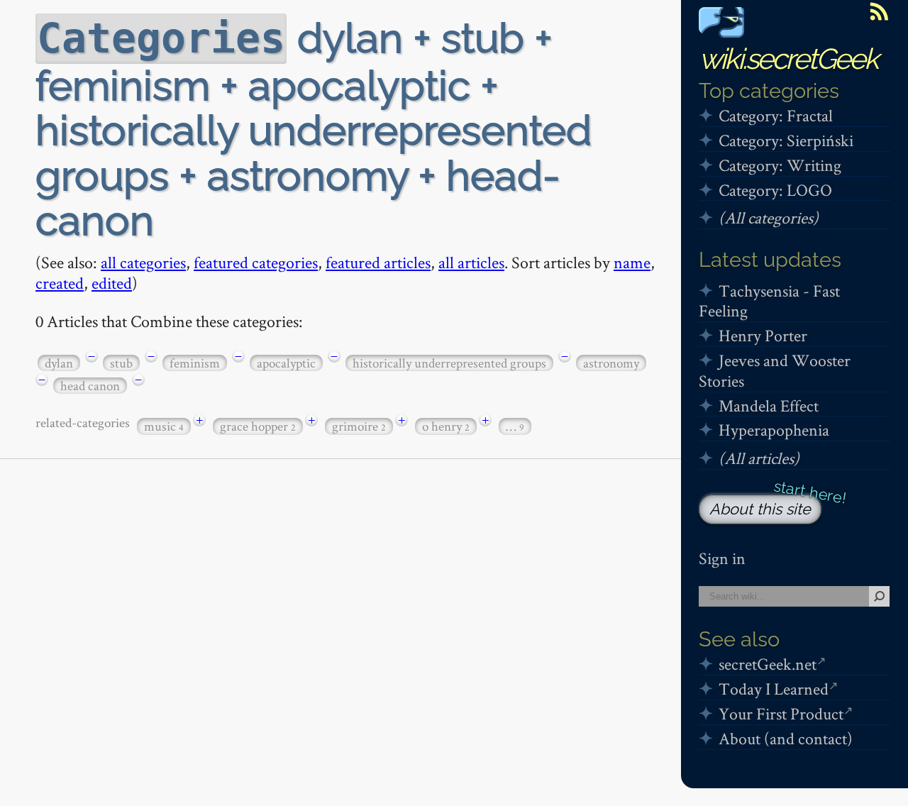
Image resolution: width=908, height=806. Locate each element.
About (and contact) (786, 738)
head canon (90, 385)
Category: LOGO (775, 190)
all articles (471, 262)
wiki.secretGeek (788, 58)
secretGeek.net (767, 664)
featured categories (256, 262)
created (59, 283)
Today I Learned (774, 689)
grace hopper (258, 426)
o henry (446, 426)
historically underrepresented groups (449, 363)
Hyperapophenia (774, 430)
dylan (59, 363)
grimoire (359, 426)
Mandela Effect (769, 405)
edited (112, 283)
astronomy (611, 363)
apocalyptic (286, 363)
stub (121, 363)
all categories (143, 262)
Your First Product (781, 713)
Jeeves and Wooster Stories (775, 370)
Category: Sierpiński (786, 140)
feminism (195, 363)
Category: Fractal (776, 115)
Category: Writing (780, 165)
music (164, 426)
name (632, 262)
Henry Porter (763, 335)
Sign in (722, 558)
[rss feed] (879, 11)
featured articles (378, 262)
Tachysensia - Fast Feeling (769, 301)
